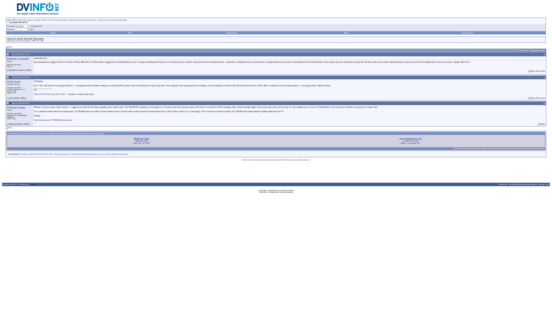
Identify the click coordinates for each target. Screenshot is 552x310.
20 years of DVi (58, 94)
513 (14, 93)
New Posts (277, 160)
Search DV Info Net (42, 94)
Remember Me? (36, 26)
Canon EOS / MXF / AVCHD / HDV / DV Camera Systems (47, 20)
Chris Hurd (13, 81)
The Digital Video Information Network (522, 184)
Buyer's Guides (467, 33)
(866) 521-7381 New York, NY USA (142, 141)
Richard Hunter (16, 107)
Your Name (11, 26)
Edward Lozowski (18, 58)
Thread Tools (523, 51)
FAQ (130, 33)
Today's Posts (231, 33)
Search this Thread (537, 51)
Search (346, 33)
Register (53, 33)
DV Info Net (22, 20)
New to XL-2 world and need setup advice (257, 160)
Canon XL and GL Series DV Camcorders (112, 20)
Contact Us (503, 184)
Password (10, 29)
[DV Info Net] (37, 14)
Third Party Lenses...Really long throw (295, 160)
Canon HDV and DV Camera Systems (82, 20)
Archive (542, 184)
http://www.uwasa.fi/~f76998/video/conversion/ (53, 120)
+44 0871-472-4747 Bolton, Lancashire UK (410, 141)
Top (547, 184)
